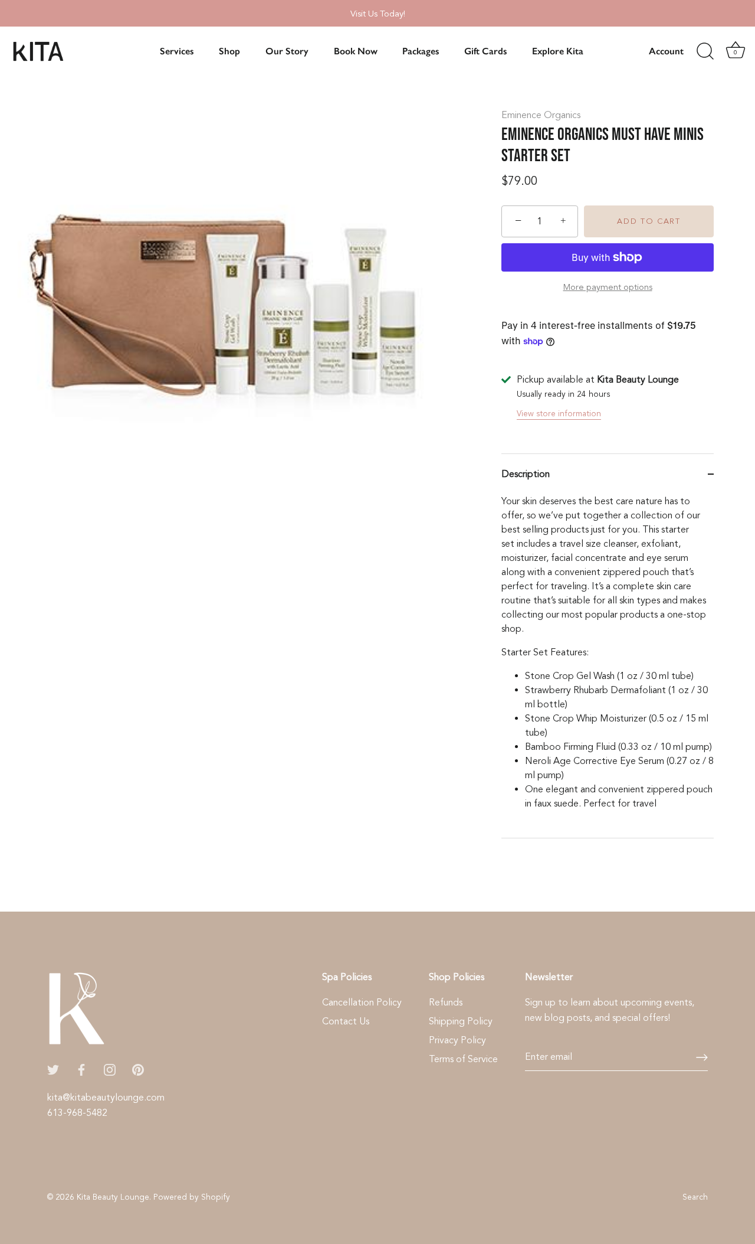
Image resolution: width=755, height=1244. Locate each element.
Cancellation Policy (362, 1002)
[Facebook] (81, 1069)
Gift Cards (485, 51)
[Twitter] (53, 1069)
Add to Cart (649, 221)
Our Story (286, 51)
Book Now (356, 51)
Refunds (445, 1002)
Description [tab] (525, 474)
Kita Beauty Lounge (113, 1197)
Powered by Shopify (191, 1197)
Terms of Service (463, 1059)
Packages (420, 51)
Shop (229, 51)
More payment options (607, 287)
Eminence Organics (540, 115)
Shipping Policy (461, 1021)
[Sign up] (702, 1057)
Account (666, 51)
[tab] (607, 666)
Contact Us (345, 1021)
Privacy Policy (457, 1040)
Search (695, 1197)
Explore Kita (557, 51)
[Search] (705, 51)
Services (176, 51)
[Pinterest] (138, 1069)
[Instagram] (110, 1069)
